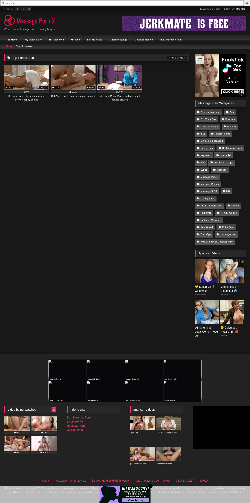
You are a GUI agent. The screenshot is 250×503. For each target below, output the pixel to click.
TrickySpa (206, 234)
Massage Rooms (144, 39)
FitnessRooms (222, 133)
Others (235, 205)
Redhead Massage (211, 220)
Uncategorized (228, 234)
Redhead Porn (76, 425)
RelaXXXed (207, 227)
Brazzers (230, 119)
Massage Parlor (209, 176)
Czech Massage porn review (153, 480)
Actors (46, 480)
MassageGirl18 (209, 191)
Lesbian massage (223, 162)
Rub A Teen (228, 227)
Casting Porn (75, 429)
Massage (222, 169)
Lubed (204, 169)
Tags (77, 39)
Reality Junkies (229, 212)
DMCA (204, 480)
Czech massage (118, 39)
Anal (232, 112)
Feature (231, 126)
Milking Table (207, 198)
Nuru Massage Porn (171, 39)
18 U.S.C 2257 (185, 480)
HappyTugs (207, 148)
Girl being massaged (212, 140)
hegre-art (206, 155)
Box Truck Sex (95, 39)
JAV (203, 162)
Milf (228, 191)
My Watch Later (33, 39)
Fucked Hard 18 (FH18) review (110, 480)
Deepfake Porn (76, 421)
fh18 (203, 133)
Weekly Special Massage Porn (217, 241)
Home (14, 39)
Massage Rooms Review (71, 480)
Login (227, 8)
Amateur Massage (210, 112)
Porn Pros (206, 212)
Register (240, 8)
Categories (58, 39)
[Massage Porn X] (29, 20)
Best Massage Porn (79, 417)
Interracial (225, 155)
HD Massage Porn (232, 148)
